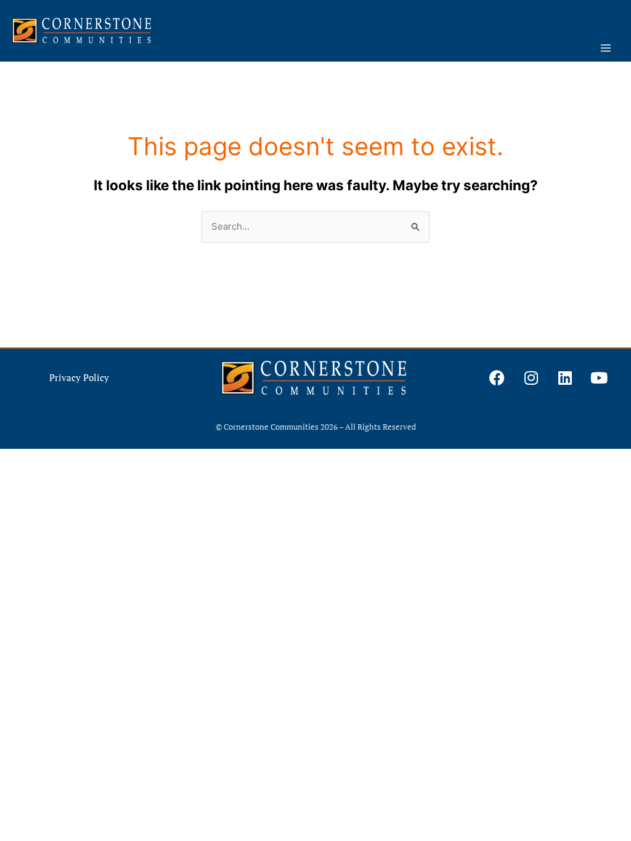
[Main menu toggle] (606, 48)
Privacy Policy (79, 377)
